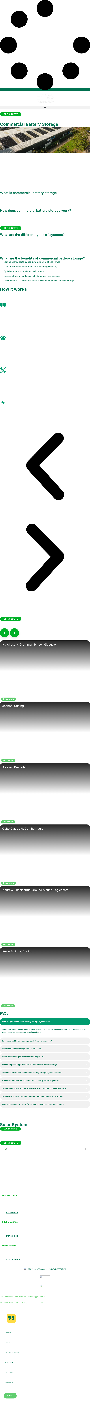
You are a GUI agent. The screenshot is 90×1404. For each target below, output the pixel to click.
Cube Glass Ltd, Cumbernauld (22, 828)
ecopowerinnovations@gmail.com (30, 1296)
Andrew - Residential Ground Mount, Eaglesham (35, 890)
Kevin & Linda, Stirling (17, 951)
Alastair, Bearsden (14, 767)
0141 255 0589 (12, 1212)
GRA (43, 1302)
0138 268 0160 (13, 1259)
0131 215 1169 (12, 1236)
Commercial (8, 699)
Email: (6, 1337)
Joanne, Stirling (13, 706)
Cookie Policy (21, 1302)
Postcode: (8, 1367)
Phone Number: (10, 1347)
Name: (6, 1327)
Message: (7, 1377)
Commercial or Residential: (14, 1357)
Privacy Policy (6, 1302)
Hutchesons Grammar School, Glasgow (29, 644)
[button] (45, 107)
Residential (8, 760)
